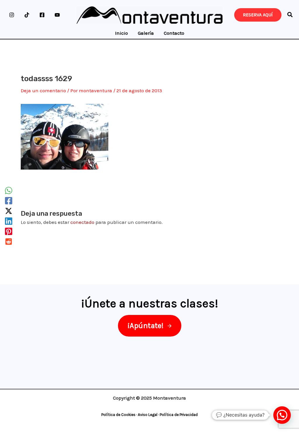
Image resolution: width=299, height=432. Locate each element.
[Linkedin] (8, 221)
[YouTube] (57, 15)
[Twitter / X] (8, 211)
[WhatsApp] (8, 190)
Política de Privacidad (179, 414)
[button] (290, 15)
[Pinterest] (8, 231)
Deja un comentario (43, 90)
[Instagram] (12, 15)
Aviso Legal (147, 414)
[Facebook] (42, 15)
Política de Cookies (118, 414)
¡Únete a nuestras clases (148, 303)
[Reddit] (8, 241)
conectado (82, 222)
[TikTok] (27, 15)
